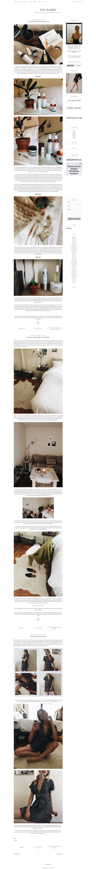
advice (74, 130)
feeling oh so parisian (38, 636)
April (73, 242)
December (73, 247)
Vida (40, 700)
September (73, 250)
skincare (56, 329)
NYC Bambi (52, 867)
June (73, 240)
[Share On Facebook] (36, 328)
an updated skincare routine (38, 21)
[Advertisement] (74, 187)
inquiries (23, 1)
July (73, 239)
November (73, 248)
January (73, 236)
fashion (30, 1)
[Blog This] (41, 328)
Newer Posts (17, 854)
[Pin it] (40, 328)
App (37, 605)
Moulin (42, 700)
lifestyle (74, 137)
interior (59, 627)
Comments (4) (22, 847)
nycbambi (52, 329)
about (19, 1)
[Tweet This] (34, 328)
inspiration (74, 134)
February (73, 245)
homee (56, 627)
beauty (74, 132)
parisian (57, 846)
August (73, 238)
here (17, 701)
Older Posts (59, 854)
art (43, 1)
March (73, 243)
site (43, 605)
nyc (45, 1)
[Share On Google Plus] (38, 328)
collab (51, 846)
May (73, 241)
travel (39, 1)
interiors (35, 1)
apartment (52, 627)
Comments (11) (22, 328)
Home (38, 853)
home (15, 1)
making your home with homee (38, 337)
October (73, 249)
